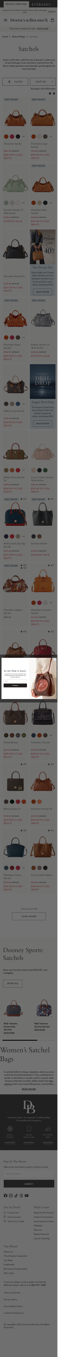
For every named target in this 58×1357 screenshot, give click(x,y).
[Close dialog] (53, 659)
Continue (14, 685)
